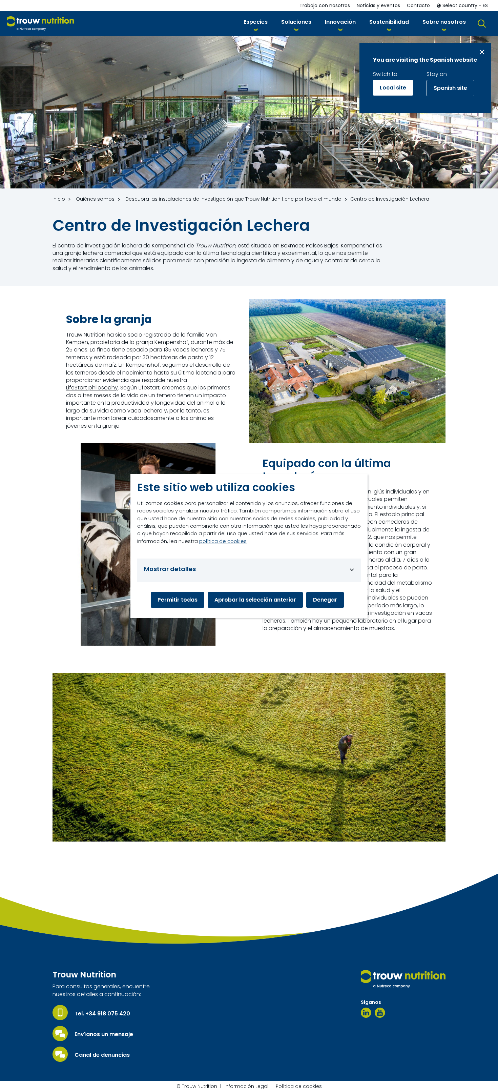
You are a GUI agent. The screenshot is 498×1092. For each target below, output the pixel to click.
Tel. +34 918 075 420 (102, 1013)
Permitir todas (178, 600)
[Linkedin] (366, 1013)
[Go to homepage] (40, 23)
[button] (255, 23)
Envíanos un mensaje (104, 1034)
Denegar (325, 600)
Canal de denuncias (102, 1055)
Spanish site (450, 88)
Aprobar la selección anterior (255, 600)
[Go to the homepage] (403, 979)
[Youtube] (380, 1013)
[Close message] (482, 52)
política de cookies (223, 541)
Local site (393, 88)
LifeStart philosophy (92, 387)
